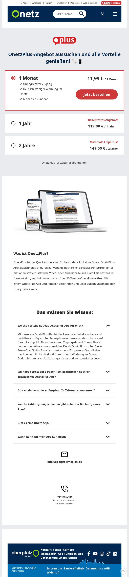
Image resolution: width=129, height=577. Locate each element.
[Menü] (115, 14)
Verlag (57, 550)
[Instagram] (102, 553)
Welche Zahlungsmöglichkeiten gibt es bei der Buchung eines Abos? (59, 406)
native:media (18, 570)
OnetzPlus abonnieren (110, 3)
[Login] (102, 14)
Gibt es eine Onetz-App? (33, 423)
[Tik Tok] (108, 553)
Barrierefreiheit (73, 568)
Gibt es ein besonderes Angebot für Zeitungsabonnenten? (56, 390)
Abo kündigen (67, 554)
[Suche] (82, 14)
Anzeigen (36, 2)
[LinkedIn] (115, 553)
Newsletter (61, 2)
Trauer (48, 2)
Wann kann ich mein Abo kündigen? (42, 436)
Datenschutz (94, 568)
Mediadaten (48, 554)
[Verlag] (25, 554)
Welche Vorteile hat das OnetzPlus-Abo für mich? (50, 325)
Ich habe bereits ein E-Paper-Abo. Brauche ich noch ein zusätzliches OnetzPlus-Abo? (54, 374)
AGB (107, 568)
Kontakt (46, 550)
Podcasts (74, 2)
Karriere (68, 550)
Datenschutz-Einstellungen (58, 558)
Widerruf (53, 572)
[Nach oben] (123, 571)
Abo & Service (90, 2)
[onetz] (26, 14)
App (80, 554)
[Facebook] (89, 553)
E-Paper (24, 2)
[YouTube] (95, 553)
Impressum (54, 568)
